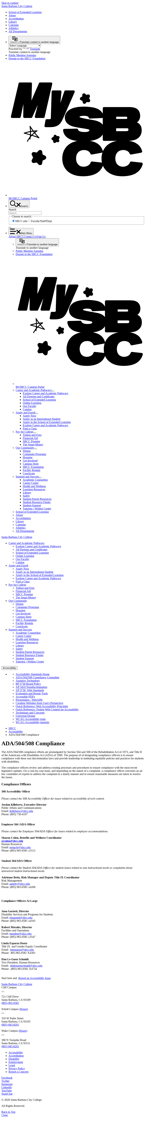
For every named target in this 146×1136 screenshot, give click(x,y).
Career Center (30, 482)
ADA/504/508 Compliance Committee (37, 677)
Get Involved (30, 460)
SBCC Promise (31, 441)
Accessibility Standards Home (32, 674)
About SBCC (16, 236)
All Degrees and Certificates (38, 396)
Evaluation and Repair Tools (32, 693)
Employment (16, 1062)
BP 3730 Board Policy (28, 683)
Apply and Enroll (25, 412)
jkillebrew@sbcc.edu (21, 811)
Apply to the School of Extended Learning (47, 422)
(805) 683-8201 (10, 1024)
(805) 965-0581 (10, 1003)
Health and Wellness (34, 486)
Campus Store (31, 463)
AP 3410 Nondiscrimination (31, 687)
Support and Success (27, 476)
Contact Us (30, 236)
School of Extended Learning (25, 12)
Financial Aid (30, 438)
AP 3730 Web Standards (30, 690)
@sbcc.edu (22, 949)
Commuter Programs (34, 454)
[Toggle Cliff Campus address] (2, 991)
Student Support (32, 505)
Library (13, 21)
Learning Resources (34, 489)
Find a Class (30, 428)
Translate (35, 48)
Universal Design (25, 715)
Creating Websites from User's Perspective (39, 703)
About (12, 15)
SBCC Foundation (33, 466)
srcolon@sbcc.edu (12, 840)
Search (12, 209)
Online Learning (32, 402)
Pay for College (24, 431)
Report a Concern (18, 1071)
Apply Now (29, 415)
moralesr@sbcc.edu (20, 933)
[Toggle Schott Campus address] (2, 1013)
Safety (26, 495)
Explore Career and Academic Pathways (45, 393)
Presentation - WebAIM (29, 699)
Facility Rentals (31, 470)
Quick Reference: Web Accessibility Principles (42, 706)
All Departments (18, 31)
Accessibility (16, 731)
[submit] (10, 227)
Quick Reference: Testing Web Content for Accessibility (47, 709)
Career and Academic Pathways (33, 390)
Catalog (27, 409)
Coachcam (29, 473)
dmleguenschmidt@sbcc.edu (26, 965)
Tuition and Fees (32, 434)
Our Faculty (29, 406)
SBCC (12, 728)
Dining (27, 450)
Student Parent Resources (37, 498)
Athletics (14, 28)
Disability (14, 1058)
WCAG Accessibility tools (31, 719)
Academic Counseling (35, 479)
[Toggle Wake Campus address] (2, 1034)
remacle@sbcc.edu (20, 847)
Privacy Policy (17, 1068)
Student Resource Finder (37, 502)
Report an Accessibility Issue (34, 978)
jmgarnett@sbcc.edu (20, 917)
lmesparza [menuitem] (15, 949)
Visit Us (41, 236)
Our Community (25, 447)
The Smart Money (33, 444)
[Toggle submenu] (52, 391)
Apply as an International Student (41, 418)
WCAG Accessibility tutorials (32, 722)
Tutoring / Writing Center (37, 508)
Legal (12, 1065)
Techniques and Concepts (30, 712)
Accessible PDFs (25, 696)
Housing (27, 457)
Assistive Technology (28, 680)
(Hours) (23, 1009)
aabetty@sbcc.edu (19, 883)
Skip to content (9, 2)
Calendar (14, 25)
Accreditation (16, 18)
